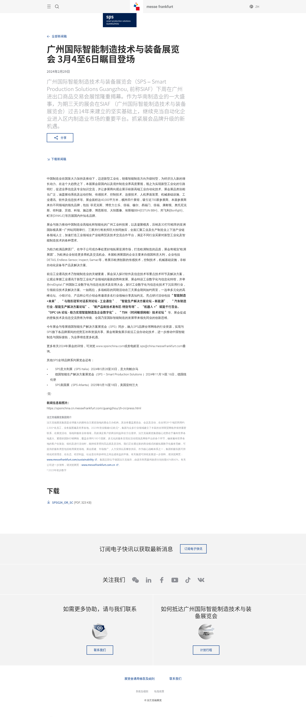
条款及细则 (142, 691)
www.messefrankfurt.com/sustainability (70, 459)
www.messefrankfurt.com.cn (98, 465)
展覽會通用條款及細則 (139, 678)
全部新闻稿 (59, 36)
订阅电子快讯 (193, 549)
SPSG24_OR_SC (62, 502)
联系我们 (100, 650)
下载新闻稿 (58, 159)
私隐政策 (159, 691)
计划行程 (206, 650)
